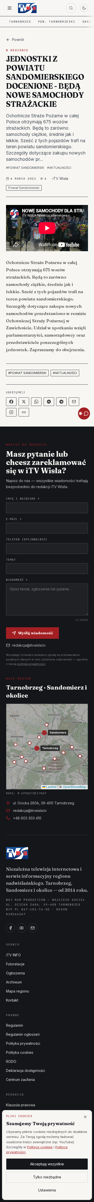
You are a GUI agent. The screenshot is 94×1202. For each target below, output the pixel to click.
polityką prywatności (31, 664)
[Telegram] (61, 401)
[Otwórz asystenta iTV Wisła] (84, 413)
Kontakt (12, 1000)
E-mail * (14, 519)
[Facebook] (11, 401)
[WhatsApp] (36, 401)
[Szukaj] (71, 8)
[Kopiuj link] (24, 412)
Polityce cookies (40, 1147)
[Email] (74, 401)
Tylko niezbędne (47, 1177)
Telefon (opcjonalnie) (27, 539)
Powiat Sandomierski (23, 188)
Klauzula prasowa (20, 1105)
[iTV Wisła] (17, 853)
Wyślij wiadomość (35, 633)
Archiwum (14, 982)
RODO (11, 1061)
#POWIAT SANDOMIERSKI (25, 168)
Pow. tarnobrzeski (56, 21)
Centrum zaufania (20, 1079)
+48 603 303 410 (27, 818)
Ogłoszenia (15, 973)
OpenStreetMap (74, 787)
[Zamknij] (85, 1116)
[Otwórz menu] (9, 8)
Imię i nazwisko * (23, 498)
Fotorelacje (15, 964)
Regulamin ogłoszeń (23, 1034)
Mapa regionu (17, 991)
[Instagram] (11, 412)
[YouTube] (21, 927)
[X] (24, 401)
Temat (11, 559)
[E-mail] (32, 927)
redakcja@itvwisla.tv (29, 645)
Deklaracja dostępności (25, 1070)
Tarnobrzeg (20, 21)
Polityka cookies (19, 1052)
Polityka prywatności (23, 1043)
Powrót (18, 39)
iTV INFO (13, 955)
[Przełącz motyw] (84, 8)
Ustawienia (47, 1190)
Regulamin (14, 1025)
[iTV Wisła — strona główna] (27, 8)
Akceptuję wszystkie (47, 1164)
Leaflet (51, 787)
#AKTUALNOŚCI (59, 168)
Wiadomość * (17, 580)
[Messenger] (49, 401)
